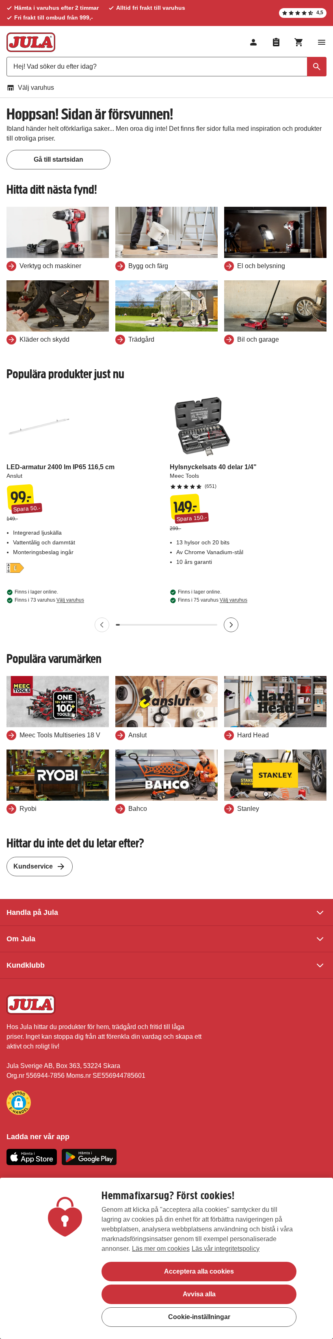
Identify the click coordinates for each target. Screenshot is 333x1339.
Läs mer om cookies (161, 1248)
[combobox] (166, 66)
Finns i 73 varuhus (49, 600)
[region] (166, 1258)
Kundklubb (25, 965)
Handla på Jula (32, 912)
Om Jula (20, 939)
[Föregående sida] (102, 625)
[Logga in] (253, 42)
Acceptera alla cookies (199, 1271)
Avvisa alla (199, 1294)
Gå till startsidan (58, 159)
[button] (18, 1102)
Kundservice (33, 866)
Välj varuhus (36, 87)
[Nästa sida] (231, 625)
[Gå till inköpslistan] (276, 42)
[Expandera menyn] (321, 42)
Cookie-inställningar (199, 1316)
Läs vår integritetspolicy (225, 1248)
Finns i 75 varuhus (212, 600)
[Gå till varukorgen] (299, 42)
